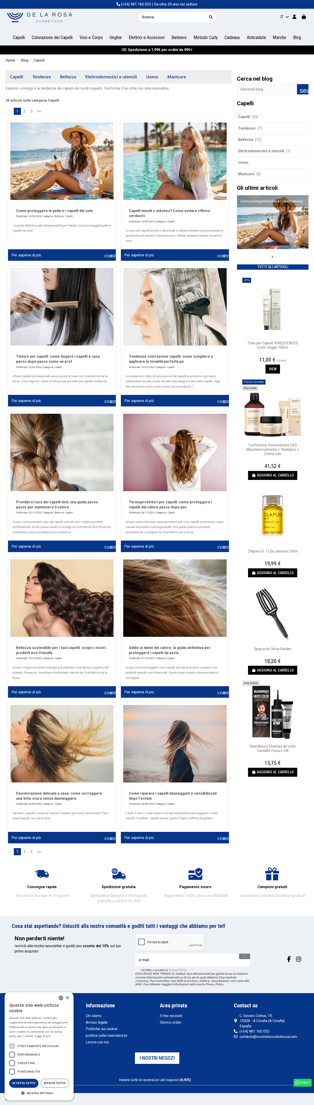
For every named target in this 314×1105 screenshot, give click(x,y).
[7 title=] (273, 757)
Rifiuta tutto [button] (55, 1083)
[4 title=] (275, 354)
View (273, 369)
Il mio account (171, 1016)
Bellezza (68, 76)
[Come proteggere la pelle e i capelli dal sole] (62, 161)
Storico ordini (170, 1022)
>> (39, 111)
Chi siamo (94, 1016)
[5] (166, 1074)
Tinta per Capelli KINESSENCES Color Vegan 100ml (272, 345)
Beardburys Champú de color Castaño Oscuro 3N (273, 748)
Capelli (16, 76)
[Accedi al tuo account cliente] (294, 17)
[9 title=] (275, 757)
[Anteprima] (273, 336)
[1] (144, 1074)
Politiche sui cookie (101, 1029)
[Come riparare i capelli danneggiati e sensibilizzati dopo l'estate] (174, 743)
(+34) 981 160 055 (136, 4)
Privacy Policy (177, 970)
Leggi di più (42, 1036)
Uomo (152, 76)
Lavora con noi (97, 1042)
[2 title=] (270, 354)
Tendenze (41, 76)
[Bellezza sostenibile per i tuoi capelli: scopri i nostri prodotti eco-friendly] (62, 598)
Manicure (176, 76)
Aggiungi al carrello (275, 475)
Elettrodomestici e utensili (111, 76)
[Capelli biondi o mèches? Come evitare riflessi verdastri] (174, 161)
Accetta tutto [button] (23, 1083)
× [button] (67, 998)
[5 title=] (278, 354)
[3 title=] (273, 354)
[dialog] (39, 1046)
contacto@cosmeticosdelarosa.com (268, 1036)
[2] (149, 1074)
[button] (269, 256)
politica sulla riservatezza (106, 1035)
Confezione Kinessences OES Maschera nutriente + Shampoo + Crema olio (272, 449)
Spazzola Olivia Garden (272, 649)
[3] (155, 1074)
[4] (160, 1074)
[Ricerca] (210, 17)
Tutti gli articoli (272, 267)
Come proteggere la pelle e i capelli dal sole (54, 211)
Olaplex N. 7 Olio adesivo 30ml (272, 551)
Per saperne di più (26, 255)
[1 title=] (267, 354)
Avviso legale (97, 1022)
